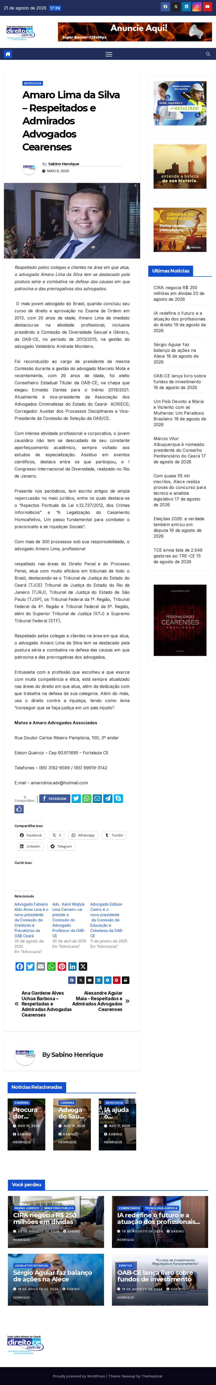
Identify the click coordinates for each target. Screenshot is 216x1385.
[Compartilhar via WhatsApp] (86, 798)
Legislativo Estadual (32, 1265)
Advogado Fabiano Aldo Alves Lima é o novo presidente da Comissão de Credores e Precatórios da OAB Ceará (31, 920)
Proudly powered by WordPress (79, 1376)
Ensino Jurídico (27, 1208)
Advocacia (32, 83)
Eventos (125, 1265)
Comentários (129, 1208)
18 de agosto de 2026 (39, 1289)
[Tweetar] (76, 798)
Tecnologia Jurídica (161, 1208)
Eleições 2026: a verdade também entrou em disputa (179, 524)
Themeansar (151, 1376)
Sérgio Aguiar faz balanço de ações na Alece (175, 350)
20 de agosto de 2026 (39, 1231)
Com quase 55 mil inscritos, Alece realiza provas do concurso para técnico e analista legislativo (180, 487)
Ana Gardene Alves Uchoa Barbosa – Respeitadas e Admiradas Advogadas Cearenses (47, 1004)
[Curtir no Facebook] (19, 809)
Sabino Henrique (63, 164)
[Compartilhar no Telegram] (107, 798)
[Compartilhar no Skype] (118, 798)
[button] (208, 54)
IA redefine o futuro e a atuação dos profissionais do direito (180, 318)
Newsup (128, 1376)
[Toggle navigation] (108, 54)
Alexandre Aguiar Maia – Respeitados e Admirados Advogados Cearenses (97, 1001)
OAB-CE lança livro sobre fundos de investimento (155, 1276)
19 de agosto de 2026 (143, 1231)
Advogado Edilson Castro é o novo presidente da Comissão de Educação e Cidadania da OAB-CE (107, 920)
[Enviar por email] (97, 798)
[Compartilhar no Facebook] (54, 798)
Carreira (21, 1102)
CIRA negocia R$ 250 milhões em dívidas (44, 1218)
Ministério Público (59, 1208)
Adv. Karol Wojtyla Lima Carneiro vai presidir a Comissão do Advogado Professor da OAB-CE (68, 920)
